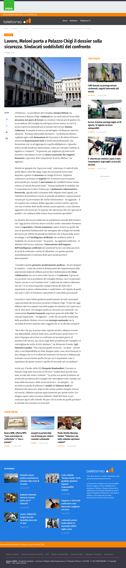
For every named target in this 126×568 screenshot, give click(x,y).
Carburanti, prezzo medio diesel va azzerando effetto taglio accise (69, 524)
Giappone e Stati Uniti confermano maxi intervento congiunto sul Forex (70, 505)
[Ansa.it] (9, 6)
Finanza (7, 446)
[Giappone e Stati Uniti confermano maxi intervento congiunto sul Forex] (52, 503)
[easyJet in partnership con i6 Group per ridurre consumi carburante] (43, 423)
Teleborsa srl (26, 544)
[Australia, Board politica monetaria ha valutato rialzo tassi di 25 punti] (11, 478)
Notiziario (74, 21)
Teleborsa (33, 14)
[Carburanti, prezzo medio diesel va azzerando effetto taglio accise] (52, 523)
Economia (8, 35)
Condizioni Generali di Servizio (32, 554)
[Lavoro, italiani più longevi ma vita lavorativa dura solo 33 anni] (11, 517)
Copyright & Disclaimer (93, 554)
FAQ (47, 554)
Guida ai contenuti (12, 554)
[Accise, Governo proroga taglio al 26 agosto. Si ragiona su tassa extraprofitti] (105, 109)
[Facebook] (6, 119)
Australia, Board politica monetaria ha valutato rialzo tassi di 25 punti (29, 479)
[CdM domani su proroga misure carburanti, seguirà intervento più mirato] (105, 72)
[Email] (6, 138)
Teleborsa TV (85, 21)
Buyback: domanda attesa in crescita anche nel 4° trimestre (28, 499)
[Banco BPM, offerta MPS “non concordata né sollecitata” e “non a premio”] (16, 423)
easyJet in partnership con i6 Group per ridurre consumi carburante (42, 436)
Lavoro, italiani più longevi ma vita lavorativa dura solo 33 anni (28, 518)
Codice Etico (108, 554)
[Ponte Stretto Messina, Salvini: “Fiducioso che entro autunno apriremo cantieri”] (69, 423)
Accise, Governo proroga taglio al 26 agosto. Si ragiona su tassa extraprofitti (104, 125)
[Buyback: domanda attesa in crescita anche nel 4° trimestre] (11, 497)
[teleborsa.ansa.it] (17, 20)
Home (65, 21)
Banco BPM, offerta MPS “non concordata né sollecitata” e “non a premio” (15, 437)
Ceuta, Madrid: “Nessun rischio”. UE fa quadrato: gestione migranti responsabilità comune (70, 482)
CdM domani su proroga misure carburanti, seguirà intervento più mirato (103, 88)
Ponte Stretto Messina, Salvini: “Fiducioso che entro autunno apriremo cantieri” (69, 437)
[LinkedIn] (6, 132)
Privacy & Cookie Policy (60, 554)
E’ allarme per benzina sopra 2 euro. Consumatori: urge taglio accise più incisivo (104, 161)
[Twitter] (6, 125)
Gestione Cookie (77, 554)
